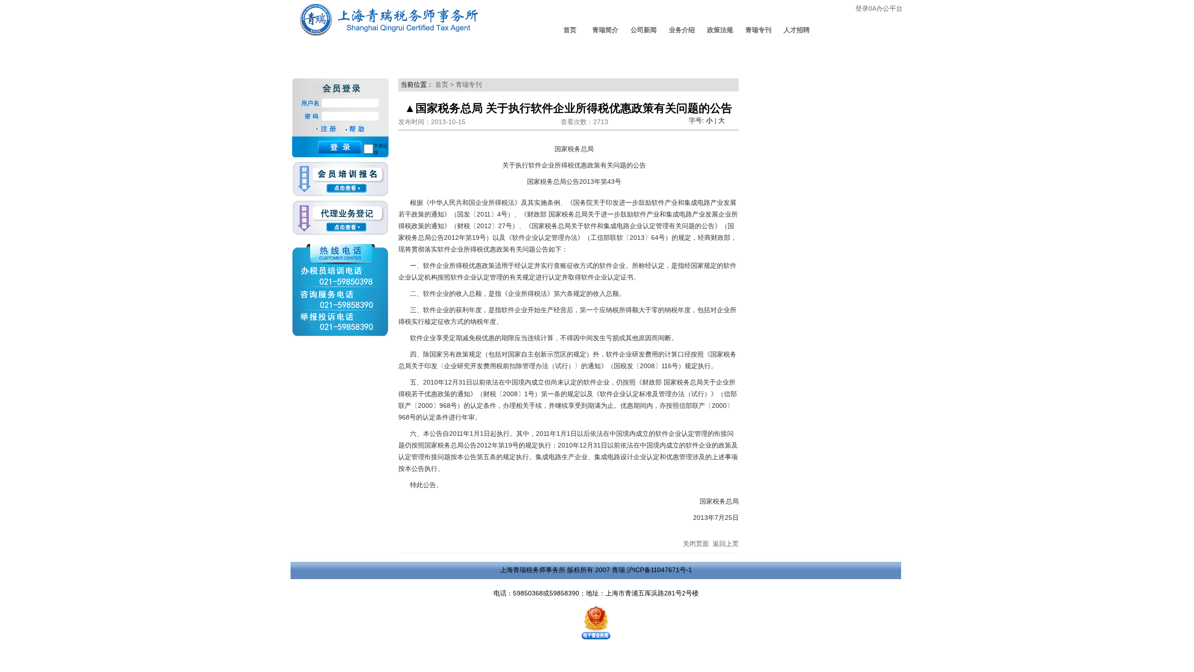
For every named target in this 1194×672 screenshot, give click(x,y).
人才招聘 (797, 30)
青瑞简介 (605, 30)
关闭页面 (696, 543)
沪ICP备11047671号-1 (659, 570)
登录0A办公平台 (878, 8)
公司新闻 (644, 30)
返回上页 (726, 543)
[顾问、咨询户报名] (340, 181)
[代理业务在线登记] (340, 218)
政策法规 (720, 30)
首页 (569, 30)
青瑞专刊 (758, 30)
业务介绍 (682, 30)
